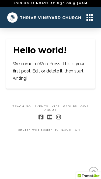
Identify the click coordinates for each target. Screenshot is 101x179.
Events (41, 106)
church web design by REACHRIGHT (50, 129)
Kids (56, 106)
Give (85, 106)
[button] (90, 17)
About (50, 109)
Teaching (21, 106)
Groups (70, 106)
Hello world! (40, 50)
